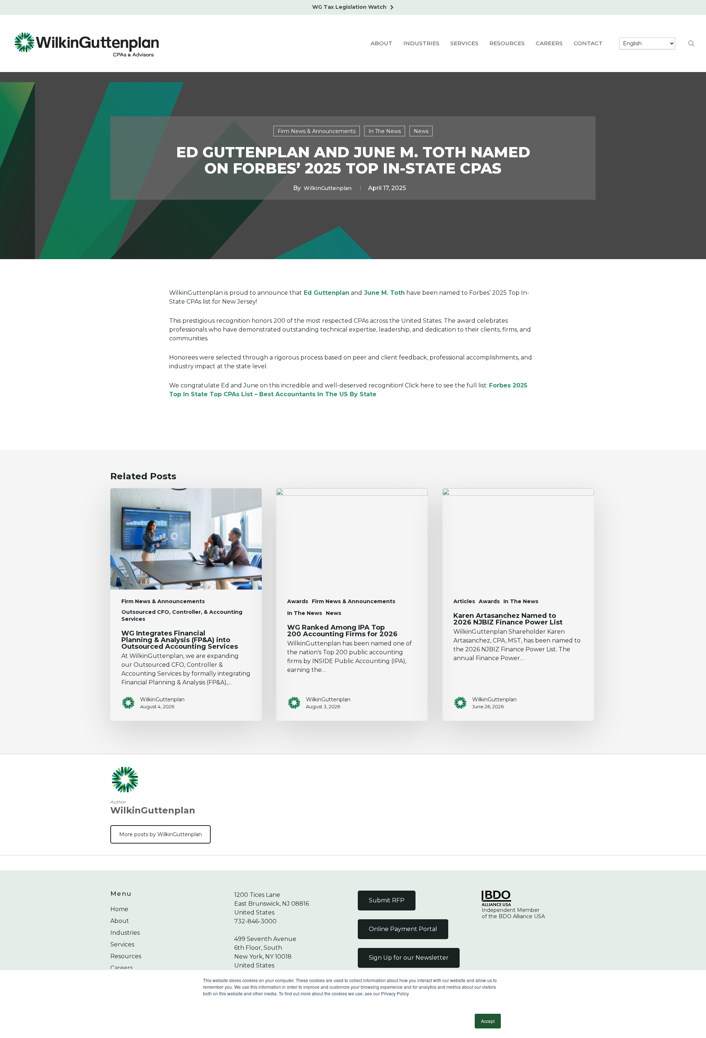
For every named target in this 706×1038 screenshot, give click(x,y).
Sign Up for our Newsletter (409, 957)
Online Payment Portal (403, 929)
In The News (384, 131)
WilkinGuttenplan (328, 188)
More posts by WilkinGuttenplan (160, 834)
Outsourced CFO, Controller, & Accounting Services (181, 615)
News (421, 131)
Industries (125, 932)
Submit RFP (386, 900)
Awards (297, 601)
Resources (125, 956)
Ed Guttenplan (325, 292)
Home (119, 909)
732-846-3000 (255, 921)
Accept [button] (488, 1021)
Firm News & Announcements (317, 131)
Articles (464, 601)
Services (122, 944)
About (119, 920)
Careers (121, 967)
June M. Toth (383, 292)
